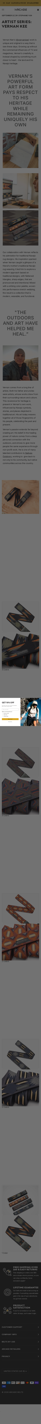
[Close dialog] (40, 698)
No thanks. (10, 721)
